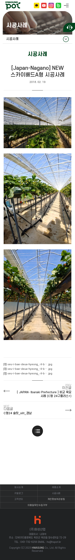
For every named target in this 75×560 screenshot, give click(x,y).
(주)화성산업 (12, 5)
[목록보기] (37, 431)
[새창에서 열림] (37, 122)
